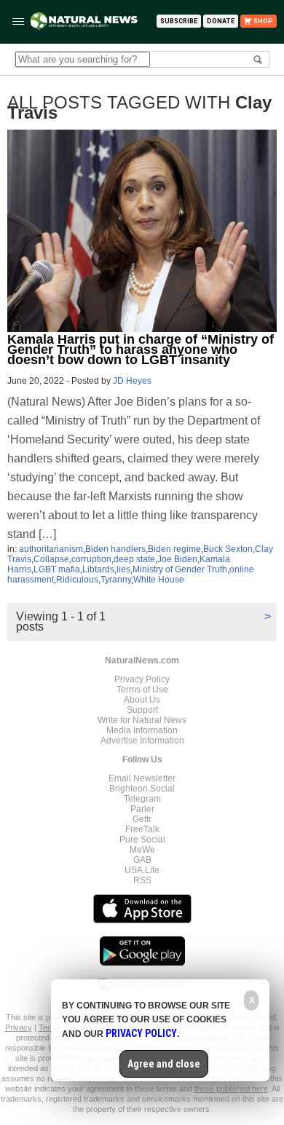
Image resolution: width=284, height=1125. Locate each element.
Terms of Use (142, 689)
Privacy (18, 1027)
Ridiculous (77, 580)
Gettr (142, 819)
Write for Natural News (142, 720)
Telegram (142, 799)
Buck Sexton (228, 549)
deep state (134, 559)
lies (123, 569)
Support (142, 710)
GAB (142, 860)
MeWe (142, 850)
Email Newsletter (142, 778)
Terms (51, 1027)
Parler (142, 809)
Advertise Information (142, 740)
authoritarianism (51, 549)
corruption (91, 559)
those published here (231, 1088)
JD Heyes (132, 381)
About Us (142, 700)
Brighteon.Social (142, 788)
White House (158, 580)
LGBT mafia (56, 569)
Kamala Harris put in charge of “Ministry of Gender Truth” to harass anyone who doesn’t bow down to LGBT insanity (140, 349)
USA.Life (142, 870)
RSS (142, 880)
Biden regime (174, 549)
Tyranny (115, 580)
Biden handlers (115, 549)
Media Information (142, 730)
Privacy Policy (142, 679)
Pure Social (142, 839)
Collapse (51, 559)
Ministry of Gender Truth (180, 569)
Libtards (98, 569)
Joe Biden (177, 559)
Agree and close (163, 1064)
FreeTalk (142, 829)
